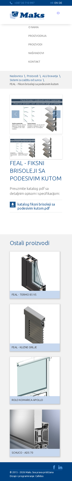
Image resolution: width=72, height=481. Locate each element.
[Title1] (22, 147)
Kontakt (34, 61)
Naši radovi (36, 53)
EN (56, 2)
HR (52, 2)
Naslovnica (16, 76)
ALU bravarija (50, 76)
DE (60, 2)
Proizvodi (35, 44)
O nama (33, 27)
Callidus (39, 476)
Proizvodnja (37, 35)
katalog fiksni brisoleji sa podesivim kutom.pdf (36, 206)
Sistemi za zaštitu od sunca (25, 80)
